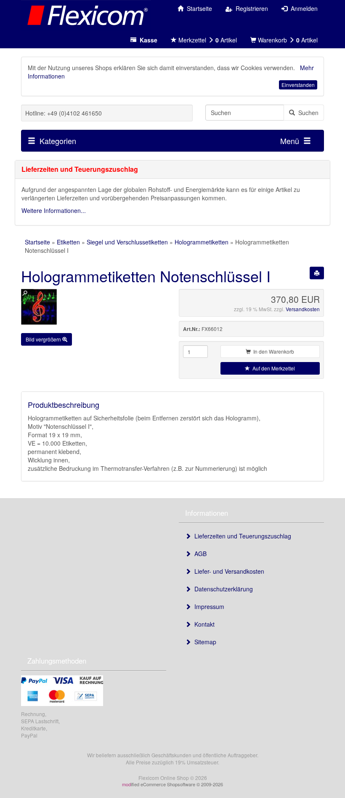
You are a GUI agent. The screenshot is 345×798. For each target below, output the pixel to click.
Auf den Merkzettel (272, 368)
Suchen (306, 112)
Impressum (207, 606)
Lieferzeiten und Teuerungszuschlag (241, 536)
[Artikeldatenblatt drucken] (317, 273)
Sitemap (203, 642)
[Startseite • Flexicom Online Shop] (86, 14)
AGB (199, 553)
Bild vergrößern (44, 339)
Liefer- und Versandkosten (227, 571)
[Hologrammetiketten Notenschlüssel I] (93, 307)
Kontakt (203, 624)
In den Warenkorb (272, 351)
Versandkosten (303, 308)
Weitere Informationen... (53, 210)
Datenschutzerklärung (222, 589)
